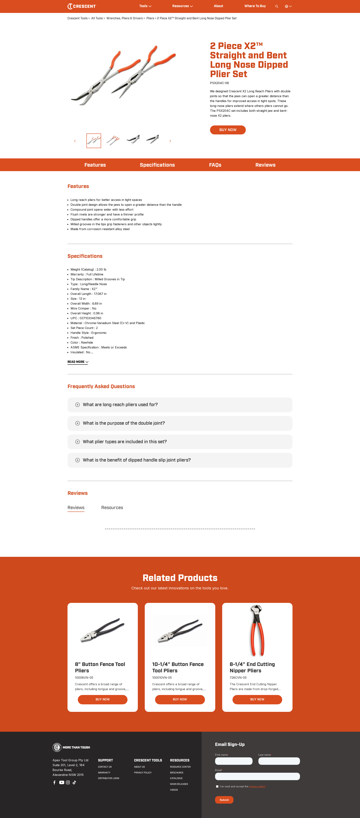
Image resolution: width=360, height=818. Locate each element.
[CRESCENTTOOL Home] (71, 751)
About (218, 6)
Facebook (54, 782)
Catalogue (176, 778)
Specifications (157, 165)
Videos (174, 790)
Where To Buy (255, 6)
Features (95, 165)
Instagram (67, 782)
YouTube (60, 782)
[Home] (82, 6)
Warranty (104, 773)
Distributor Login (108, 778)
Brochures (176, 773)
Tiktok (74, 782)
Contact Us (105, 767)
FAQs (215, 165)
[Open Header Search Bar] (276, 6)
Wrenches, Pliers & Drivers (124, 18)
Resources (112, 508)
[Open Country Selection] (288, 6)
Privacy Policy (143, 773)
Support (105, 760)
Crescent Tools (78, 18)
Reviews (265, 165)
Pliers (150, 18)
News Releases (179, 784)
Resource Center (180, 767)
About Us (139, 767)
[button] (75, 140)
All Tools (97, 18)
